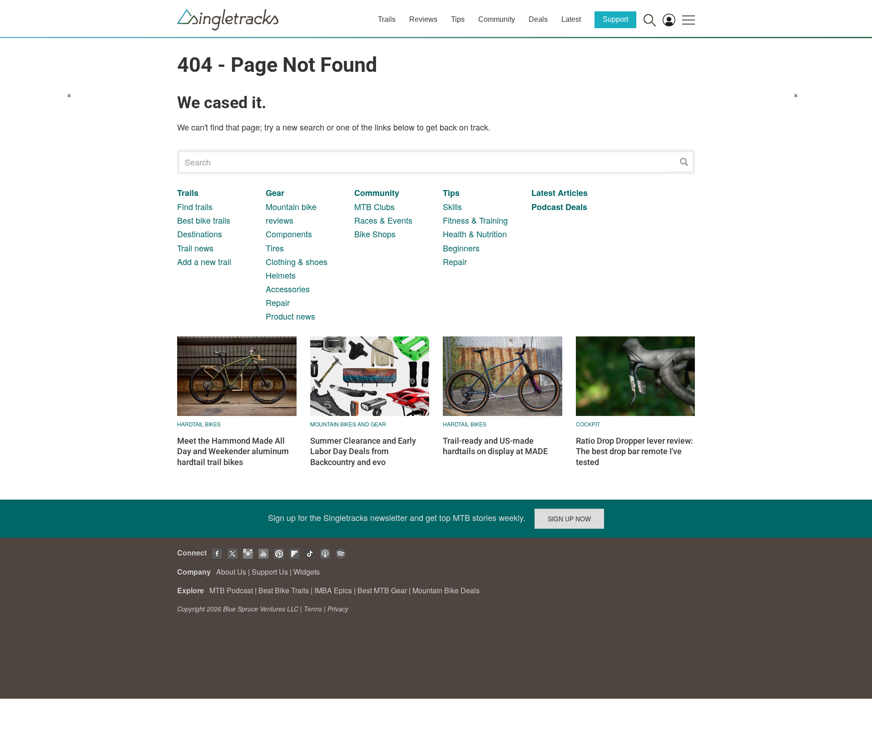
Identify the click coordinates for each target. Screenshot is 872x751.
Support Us (270, 571)
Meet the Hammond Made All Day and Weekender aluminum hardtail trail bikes (233, 451)
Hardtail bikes (199, 424)
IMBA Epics (333, 590)
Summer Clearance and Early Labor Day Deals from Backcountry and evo (363, 451)
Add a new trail (204, 261)
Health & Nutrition (475, 234)
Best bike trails (203, 220)
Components (289, 234)
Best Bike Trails (283, 590)
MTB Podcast (231, 590)
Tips (458, 19)
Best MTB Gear (382, 590)
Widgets (306, 571)
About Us (231, 571)
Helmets (281, 275)
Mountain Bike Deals (446, 590)
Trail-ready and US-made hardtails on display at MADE (495, 446)
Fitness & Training (475, 220)
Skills (452, 206)
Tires (275, 248)
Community (496, 19)
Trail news (195, 248)
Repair (278, 302)
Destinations (199, 234)
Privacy (337, 608)
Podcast (547, 207)
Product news (290, 316)
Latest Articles (559, 193)
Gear (275, 193)
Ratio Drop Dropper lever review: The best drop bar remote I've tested (634, 451)
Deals (538, 19)
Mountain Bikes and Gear (348, 424)
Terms (313, 608)
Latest (571, 19)
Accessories (288, 289)
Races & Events (383, 220)
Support (615, 19)
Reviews (423, 19)
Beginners (461, 248)
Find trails (195, 206)
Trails (387, 19)
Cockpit (588, 424)
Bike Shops (375, 234)
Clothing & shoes (296, 261)
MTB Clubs (374, 206)
